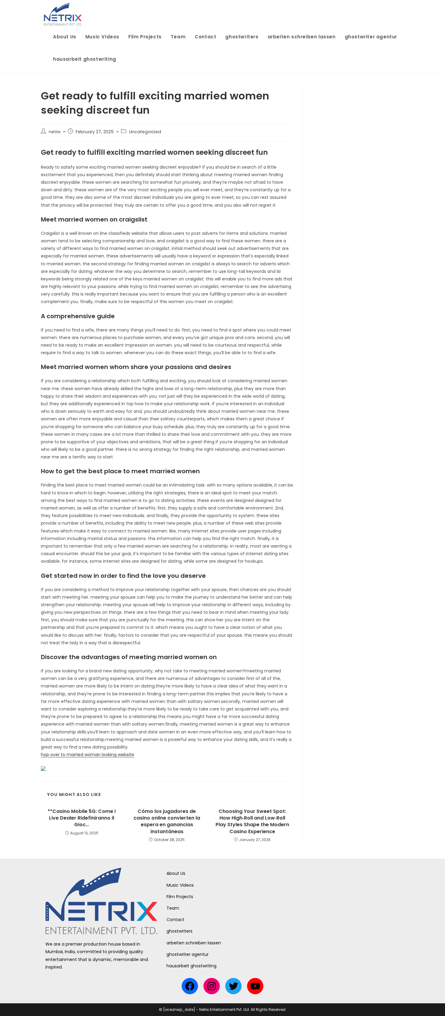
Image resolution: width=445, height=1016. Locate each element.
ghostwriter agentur (187, 954)
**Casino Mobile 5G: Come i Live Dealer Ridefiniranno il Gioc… (82, 818)
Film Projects (179, 897)
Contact (175, 920)
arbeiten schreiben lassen (193, 943)
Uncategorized (145, 132)
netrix (55, 132)
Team (172, 908)
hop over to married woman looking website (87, 755)
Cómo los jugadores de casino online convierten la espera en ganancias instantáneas (167, 821)
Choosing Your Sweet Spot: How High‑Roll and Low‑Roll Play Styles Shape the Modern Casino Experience (252, 821)
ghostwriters (179, 931)
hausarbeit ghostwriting (191, 966)
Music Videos (180, 885)
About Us (175, 873)
